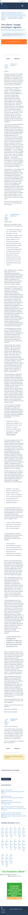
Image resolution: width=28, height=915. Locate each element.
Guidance (18, 29)
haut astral (22, 29)
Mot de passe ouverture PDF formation (11, 806)
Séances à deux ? (5, 790)
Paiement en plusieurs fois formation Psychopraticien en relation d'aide (11, 813)
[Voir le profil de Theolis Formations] (11, 808)
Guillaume (20, 797)
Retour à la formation (14, 41)
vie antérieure (20, 30)
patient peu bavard (13, 30)
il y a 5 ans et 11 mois (17, 35)
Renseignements (5, 800)
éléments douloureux (10, 29)
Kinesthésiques (5, 796)
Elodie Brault (9, 35)
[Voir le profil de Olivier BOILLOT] (10, 791)
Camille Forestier (14, 214)
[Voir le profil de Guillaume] (9, 797)
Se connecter (22, 1)
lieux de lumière (4, 30)
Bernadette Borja (5, 804)
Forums (3, 15)
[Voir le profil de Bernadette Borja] (11, 802)
